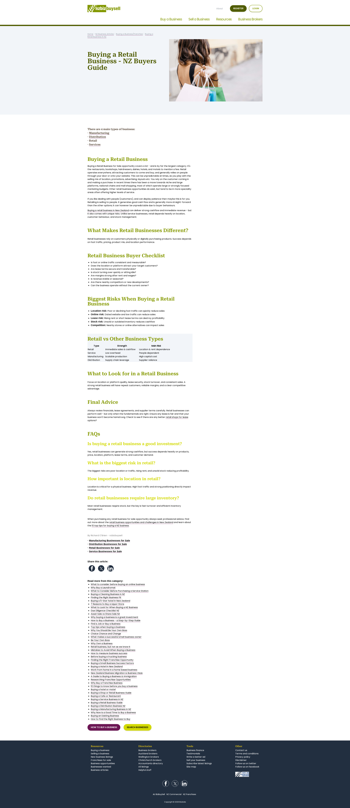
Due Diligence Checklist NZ (105, 610)
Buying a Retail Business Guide (106, 702)
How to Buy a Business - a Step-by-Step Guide (115, 620)
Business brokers (147, 750)
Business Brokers (250, 19)
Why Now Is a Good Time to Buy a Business (113, 712)
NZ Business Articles (104, 34)
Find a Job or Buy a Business (105, 623)
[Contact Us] (247, 774)
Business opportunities (103, 763)
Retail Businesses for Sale (104, 547)
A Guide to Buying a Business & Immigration (114, 676)
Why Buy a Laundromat (103, 587)
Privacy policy (242, 756)
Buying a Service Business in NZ (107, 699)
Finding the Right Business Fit (106, 597)
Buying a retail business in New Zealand (108, 210)
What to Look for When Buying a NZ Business (114, 607)
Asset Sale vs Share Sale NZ (105, 613)
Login (255, 8)
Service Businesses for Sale (105, 551)
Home (90, 34)
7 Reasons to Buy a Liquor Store (107, 604)
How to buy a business (104, 727)
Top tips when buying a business (108, 627)
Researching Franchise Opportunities (111, 679)
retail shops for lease (177, 417)
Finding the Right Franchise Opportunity (112, 659)
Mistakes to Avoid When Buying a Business (113, 650)
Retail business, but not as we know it (110, 646)
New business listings (102, 756)
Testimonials (193, 753)
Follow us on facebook (247, 766)
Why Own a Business (102, 643)
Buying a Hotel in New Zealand (107, 666)
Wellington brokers (148, 756)
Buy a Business (171, 19)
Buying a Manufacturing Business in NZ (111, 709)
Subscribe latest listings (199, 763)
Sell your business (195, 760)
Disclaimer (241, 760)
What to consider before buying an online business (118, 584)
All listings (143, 766)
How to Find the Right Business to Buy (110, 719)
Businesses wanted (101, 766)
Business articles (99, 770)
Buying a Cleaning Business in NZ (108, 594)
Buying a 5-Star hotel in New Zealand (110, 600)
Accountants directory (150, 763)
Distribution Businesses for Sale (108, 544)
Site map (191, 766)
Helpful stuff (144, 770)
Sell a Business (199, 19)
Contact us (241, 750)
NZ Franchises (189, 794)
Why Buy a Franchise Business (106, 682)
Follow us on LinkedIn (110, 568)
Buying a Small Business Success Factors (112, 663)
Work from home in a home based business (114, 669)
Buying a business (100, 750)
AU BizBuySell (159, 794)
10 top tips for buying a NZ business (110, 525)
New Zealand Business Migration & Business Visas (117, 673)
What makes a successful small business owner (116, 636)
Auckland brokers (147, 753)
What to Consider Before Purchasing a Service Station (119, 590)
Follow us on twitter (245, 763)
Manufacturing (99, 133)
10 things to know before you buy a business (114, 686)
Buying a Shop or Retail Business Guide (111, 692)
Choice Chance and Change (106, 633)
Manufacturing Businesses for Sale (109, 540)
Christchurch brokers (149, 760)
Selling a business (100, 753)
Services (94, 144)
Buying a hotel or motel (103, 689)
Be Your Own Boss (100, 640)
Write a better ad (195, 756)
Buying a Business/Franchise (129, 34)
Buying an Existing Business (105, 715)
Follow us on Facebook (92, 568)
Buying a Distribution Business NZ (108, 705)
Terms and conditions (247, 753)
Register (238, 8)
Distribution (97, 136)
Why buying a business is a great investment (114, 617)
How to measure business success (109, 653)
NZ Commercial (174, 794)
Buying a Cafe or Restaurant (106, 696)
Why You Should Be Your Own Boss (109, 630)
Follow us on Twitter (101, 568)
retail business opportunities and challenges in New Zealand (141, 522)
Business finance (195, 750)
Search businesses (137, 727)
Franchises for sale (101, 760)
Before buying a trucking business (109, 656)
